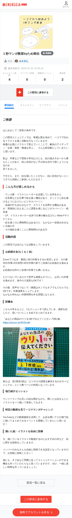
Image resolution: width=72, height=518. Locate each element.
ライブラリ (45, 105)
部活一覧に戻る (36, 482)
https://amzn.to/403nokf (16, 322)
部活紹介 (9, 105)
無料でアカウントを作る (34, 512)
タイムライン (27, 105)
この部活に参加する (36, 499)
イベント (63, 105)
